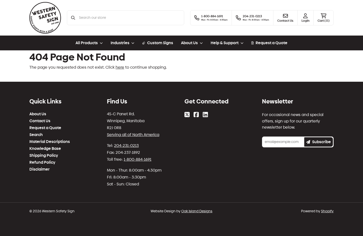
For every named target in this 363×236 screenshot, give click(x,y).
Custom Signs (160, 42)
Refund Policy (42, 162)
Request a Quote (271, 42)
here (120, 67)
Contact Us (39, 120)
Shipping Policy (43, 155)
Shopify (327, 211)
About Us (37, 114)
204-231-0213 (126, 145)
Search (36, 134)
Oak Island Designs (196, 211)
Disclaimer (39, 169)
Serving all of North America (133, 134)
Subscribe (321, 141)
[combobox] (129, 17)
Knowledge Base (45, 148)
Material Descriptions (49, 141)
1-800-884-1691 (137, 159)
